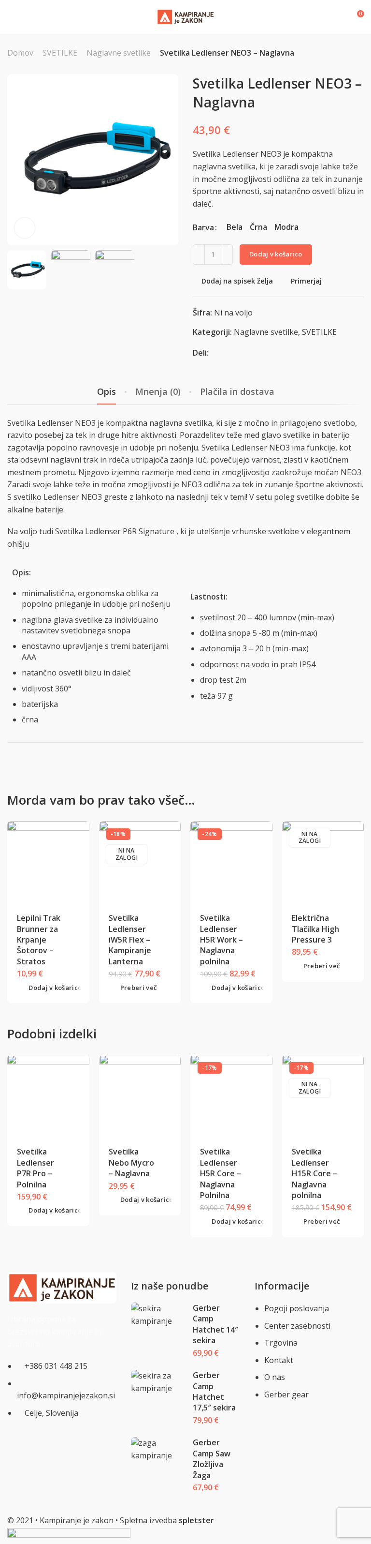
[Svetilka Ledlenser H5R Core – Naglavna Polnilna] (231, 1096)
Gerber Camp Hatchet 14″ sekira (215, 1324)
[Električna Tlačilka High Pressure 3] (323, 862)
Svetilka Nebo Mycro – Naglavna (131, 1162)
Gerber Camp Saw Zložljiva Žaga (211, 1458)
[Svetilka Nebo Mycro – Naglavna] (140, 1096)
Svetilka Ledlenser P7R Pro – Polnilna (35, 1167)
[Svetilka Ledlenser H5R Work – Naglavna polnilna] (231, 862)
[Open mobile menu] (11, 17)
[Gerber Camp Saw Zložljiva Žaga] (158, 1449)
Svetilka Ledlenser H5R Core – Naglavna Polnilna (220, 1173)
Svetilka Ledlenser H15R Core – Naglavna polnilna (314, 1173)
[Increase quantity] (227, 254)
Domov (20, 52)
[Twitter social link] (240, 353)
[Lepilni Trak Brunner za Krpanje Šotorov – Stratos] (48, 862)
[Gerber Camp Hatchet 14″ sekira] (158, 1315)
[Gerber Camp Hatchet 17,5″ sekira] (158, 1382)
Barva (203, 227)
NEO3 (85, 423)
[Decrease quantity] (199, 254)
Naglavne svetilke (118, 52)
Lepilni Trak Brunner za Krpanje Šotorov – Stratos (38, 940)
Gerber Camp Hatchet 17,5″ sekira (214, 1391)
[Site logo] (185, 17)
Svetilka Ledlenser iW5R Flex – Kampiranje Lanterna (130, 940)
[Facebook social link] (216, 353)
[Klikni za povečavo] (24, 228)
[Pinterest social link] (228, 353)
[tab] (106, 392)
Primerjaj (306, 281)
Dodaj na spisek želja (237, 281)
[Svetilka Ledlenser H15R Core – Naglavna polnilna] (323, 1096)
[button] (49, 987)
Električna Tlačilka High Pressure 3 (315, 929)
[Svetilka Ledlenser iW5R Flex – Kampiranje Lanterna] (140, 862)
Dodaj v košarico (275, 254)
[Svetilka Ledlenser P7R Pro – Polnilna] (48, 1096)
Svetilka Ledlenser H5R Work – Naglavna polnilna (221, 940)
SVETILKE (60, 52)
